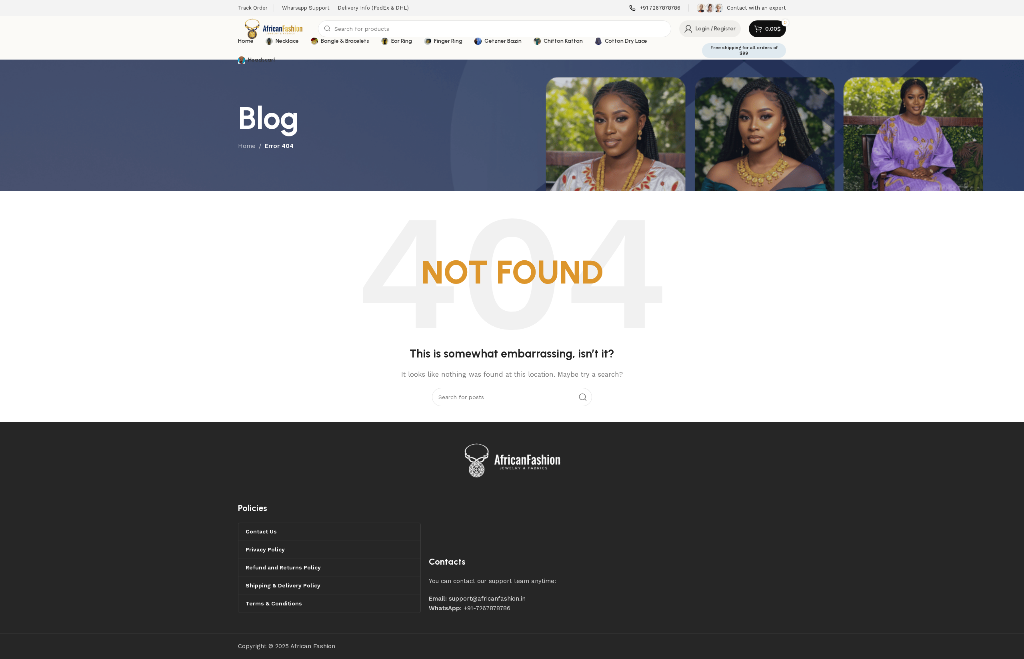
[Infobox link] (654, 8)
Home (247, 146)
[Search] (583, 397)
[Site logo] (274, 28)
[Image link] (513, 459)
